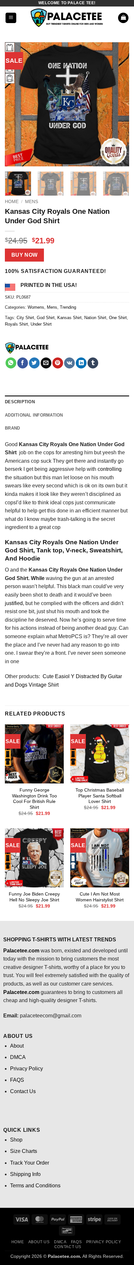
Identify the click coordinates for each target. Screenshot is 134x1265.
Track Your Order (29, 1163)
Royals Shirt (16, 324)
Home (12, 201)
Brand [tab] (12, 428)
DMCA (18, 1057)
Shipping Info (25, 1174)
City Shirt (25, 317)
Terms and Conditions (35, 1185)
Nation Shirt (95, 317)
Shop (16, 1139)
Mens (31, 201)
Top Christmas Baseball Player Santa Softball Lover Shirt (99, 796)
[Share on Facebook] (22, 362)
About (17, 1046)
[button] (11, 18)
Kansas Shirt (69, 317)
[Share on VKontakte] (69, 362)
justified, (14, 603)
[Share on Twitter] (34, 362)
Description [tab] (20, 401)
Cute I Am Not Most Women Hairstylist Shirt (100, 897)
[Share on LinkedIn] (81, 362)
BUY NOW (24, 255)
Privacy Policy (26, 1068)
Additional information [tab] (34, 415)
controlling (110, 469)
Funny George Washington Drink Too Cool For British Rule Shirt (34, 799)
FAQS (17, 1080)
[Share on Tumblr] (92, 362)
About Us (39, 1242)
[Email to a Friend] (46, 362)
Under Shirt (41, 324)
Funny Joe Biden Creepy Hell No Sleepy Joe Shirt (34, 897)
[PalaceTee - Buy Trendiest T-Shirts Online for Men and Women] (67, 17)
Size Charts (23, 1151)
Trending (68, 307)
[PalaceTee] (27, 348)
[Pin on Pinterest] (57, 362)
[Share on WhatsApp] (11, 362)
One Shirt (118, 317)
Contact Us (23, 1091)
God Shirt (46, 317)
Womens (36, 307)
